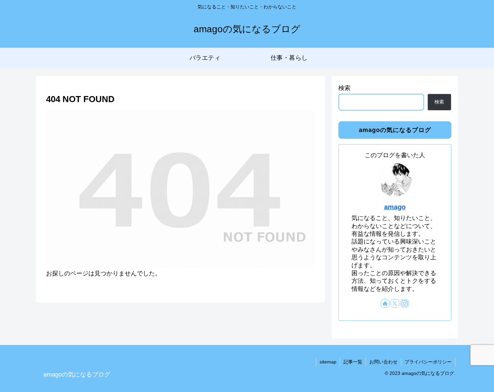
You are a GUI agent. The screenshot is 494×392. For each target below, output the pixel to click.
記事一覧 (352, 361)
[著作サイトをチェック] (385, 303)
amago (395, 207)
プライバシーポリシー (428, 361)
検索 (344, 88)
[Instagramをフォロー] (404, 303)
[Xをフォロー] (394, 303)
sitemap (328, 361)
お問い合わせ (383, 361)
